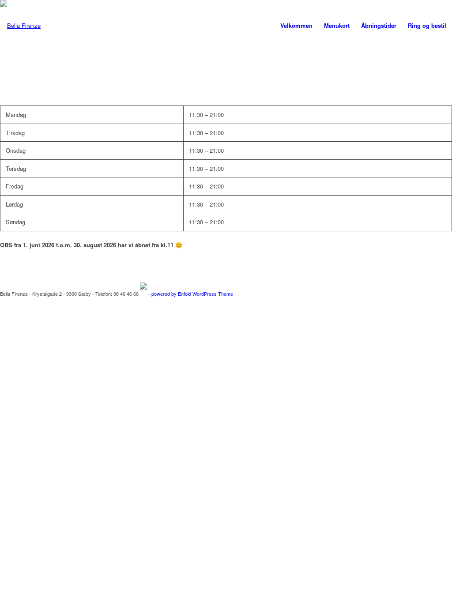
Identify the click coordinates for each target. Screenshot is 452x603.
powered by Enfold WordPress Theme (192, 293)
